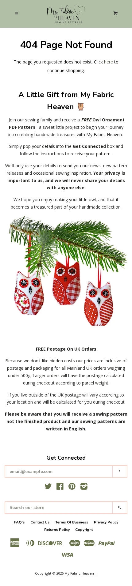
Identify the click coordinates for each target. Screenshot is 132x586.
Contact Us (40, 522)
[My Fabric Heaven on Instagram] (84, 487)
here (108, 62)
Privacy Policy (106, 522)
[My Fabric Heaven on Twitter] (48, 487)
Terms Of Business (71, 522)
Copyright (84, 529)
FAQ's (19, 522)
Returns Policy (57, 529)
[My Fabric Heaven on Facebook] (60, 487)
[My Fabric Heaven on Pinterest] (72, 487)
